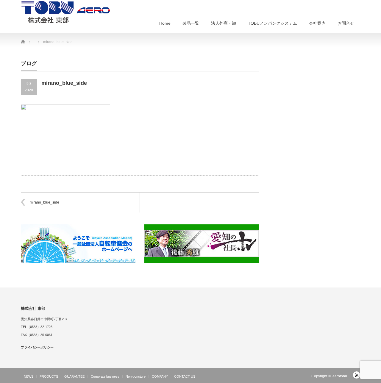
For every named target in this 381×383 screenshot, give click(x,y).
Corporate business (105, 376)
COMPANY (160, 376)
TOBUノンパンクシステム (272, 23)
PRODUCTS (49, 376)
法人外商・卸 (223, 23)
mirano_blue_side (44, 202)
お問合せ (346, 23)
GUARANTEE (74, 376)
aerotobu (339, 376)
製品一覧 (190, 23)
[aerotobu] (65, 11)
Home (165, 23)
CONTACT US (184, 376)
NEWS (28, 376)
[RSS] (356, 375)
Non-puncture (136, 376)
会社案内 (317, 23)
